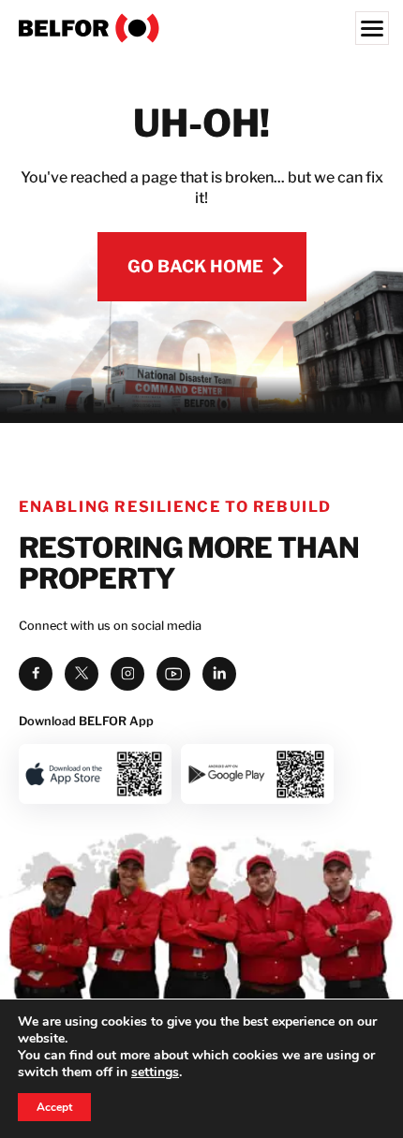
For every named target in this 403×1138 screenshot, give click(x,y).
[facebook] (35, 674)
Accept (54, 1107)
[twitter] (81, 674)
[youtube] (173, 674)
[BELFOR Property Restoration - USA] (201, 28)
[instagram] (127, 674)
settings (155, 1072)
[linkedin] (219, 674)
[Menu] (372, 28)
